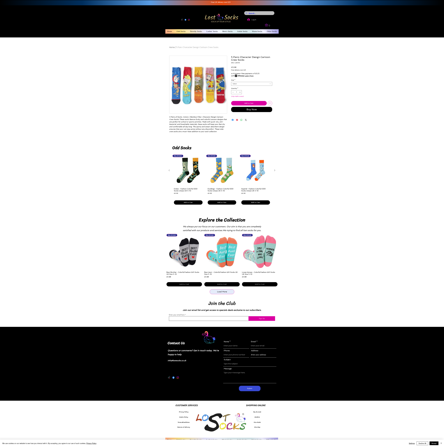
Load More (222, 292)
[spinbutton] (236, 92)
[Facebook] (185, 20)
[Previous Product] (169, 170)
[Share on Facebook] (232, 120)
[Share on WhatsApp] (241, 120)
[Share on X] (245, 120)
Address (254, 351)
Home (172, 47)
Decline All (422, 443)
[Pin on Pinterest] (237, 120)
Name (226, 342)
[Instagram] (189, 20)
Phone (227, 351)
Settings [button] (412, 443)
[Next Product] (274, 170)
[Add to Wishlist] (270, 103)
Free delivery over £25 (238, 70)
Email (253, 342)
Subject (227, 360)
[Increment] (240, 92)
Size (233, 80)
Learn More (249, 76)
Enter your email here (177, 315)
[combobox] (251, 84)
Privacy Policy (91, 443)
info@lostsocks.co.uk (177, 360)
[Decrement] (232, 92)
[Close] (441, 443)
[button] (268, 24)
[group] (222, 180)
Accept (434, 443)
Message (228, 369)
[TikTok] (182, 20)
